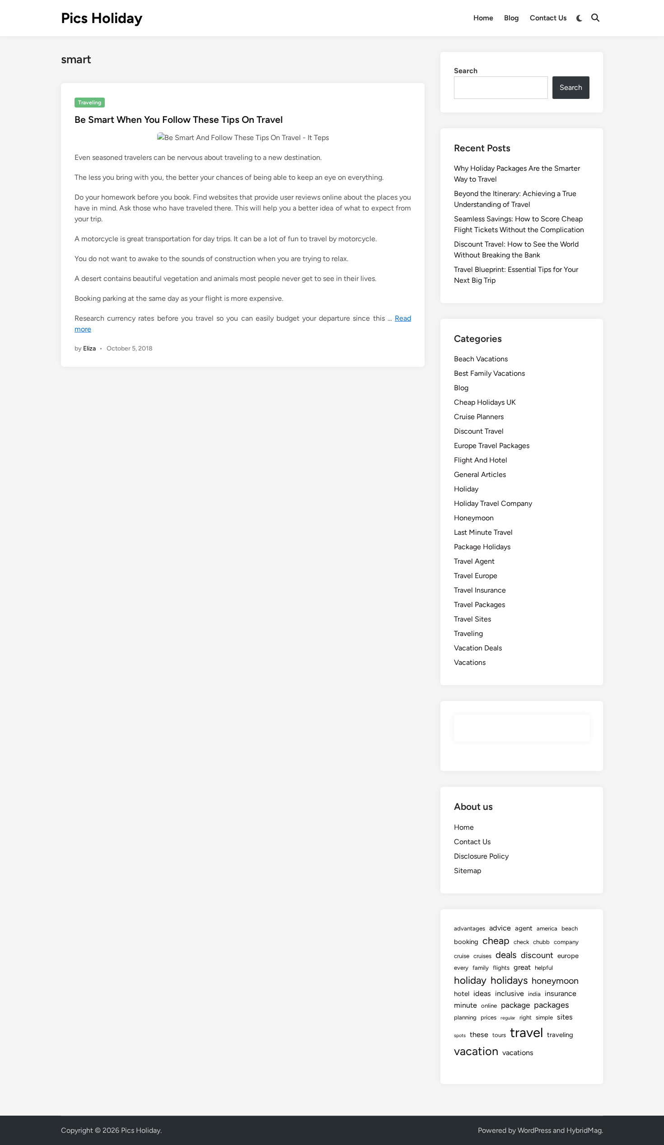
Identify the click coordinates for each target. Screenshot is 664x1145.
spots (460, 1035)
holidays (509, 980)
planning (465, 1017)
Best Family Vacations (489, 373)
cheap (496, 940)
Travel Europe (475, 575)
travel (526, 1032)
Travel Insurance (480, 590)
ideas (482, 993)
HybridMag (584, 1130)
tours (499, 1034)
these (479, 1034)
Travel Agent (474, 561)
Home (483, 18)
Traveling (89, 102)
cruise (461, 955)
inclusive (509, 993)
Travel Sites (472, 619)
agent (524, 928)
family (480, 967)
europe (568, 956)
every (461, 967)
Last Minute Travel (483, 532)
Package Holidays (482, 546)
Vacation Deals (478, 648)
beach (569, 928)
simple (544, 1017)
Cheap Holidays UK (485, 402)
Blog (511, 18)
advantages (469, 928)
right (525, 1017)
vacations (517, 1052)
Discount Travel (479, 431)
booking (466, 942)
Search (465, 70)
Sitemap (467, 870)
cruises (482, 955)
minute (465, 1005)
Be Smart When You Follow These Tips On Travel (179, 119)
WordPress (534, 1130)
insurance (560, 993)
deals (506, 954)
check (521, 941)
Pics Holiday (101, 18)
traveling (560, 1035)
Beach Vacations (481, 359)
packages (551, 1005)
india (534, 993)
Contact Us (548, 18)
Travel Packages (479, 604)
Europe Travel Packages (491, 445)
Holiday (466, 489)
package (515, 1004)
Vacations (470, 662)
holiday (470, 980)
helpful (544, 967)
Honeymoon (474, 518)
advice (500, 928)
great (522, 967)
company (566, 941)
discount (537, 955)
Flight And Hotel (480, 460)
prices (488, 1017)
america (547, 928)
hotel (461, 994)
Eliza (89, 348)
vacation (476, 1051)
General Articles (480, 474)
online (489, 1005)
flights (501, 967)
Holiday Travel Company (493, 503)
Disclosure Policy (481, 856)
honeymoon (555, 980)
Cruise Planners (479, 416)
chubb (541, 941)
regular (507, 1018)
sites (565, 1017)
